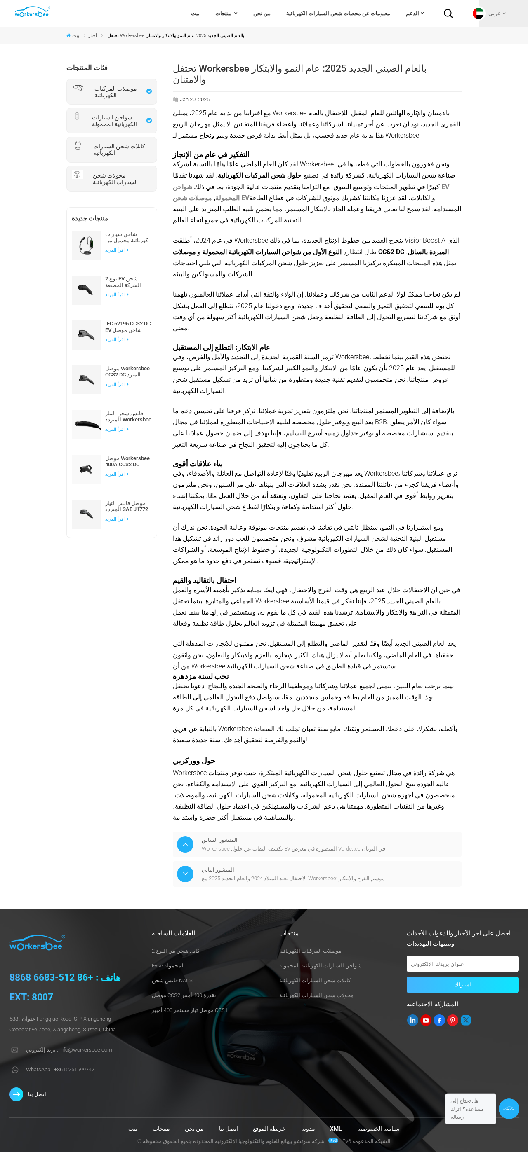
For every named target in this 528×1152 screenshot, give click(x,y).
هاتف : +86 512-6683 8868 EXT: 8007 (65, 987)
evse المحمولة (168, 966)
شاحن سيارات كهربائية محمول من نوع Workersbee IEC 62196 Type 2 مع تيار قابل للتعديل (126, 237)
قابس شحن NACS (172, 980)
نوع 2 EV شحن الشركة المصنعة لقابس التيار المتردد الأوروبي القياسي (127, 282)
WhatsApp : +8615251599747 (60, 1069)
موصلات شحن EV (211, 198)
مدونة (308, 1128)
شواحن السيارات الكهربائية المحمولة (320, 966)
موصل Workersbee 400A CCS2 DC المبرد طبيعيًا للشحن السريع (127, 461)
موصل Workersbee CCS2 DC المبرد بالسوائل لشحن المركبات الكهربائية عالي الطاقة (127, 371)
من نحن (262, 13)
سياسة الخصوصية (378, 1128)
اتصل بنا (37, 1094)
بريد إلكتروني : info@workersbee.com (69, 1050)
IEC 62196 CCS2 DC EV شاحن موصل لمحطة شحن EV (128, 326)
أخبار (92, 35)
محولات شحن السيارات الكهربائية (316, 995)
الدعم (412, 13)
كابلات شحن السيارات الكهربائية (315, 980)
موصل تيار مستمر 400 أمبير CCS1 (190, 1010)
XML (336, 1128)
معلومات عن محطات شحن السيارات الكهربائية (338, 13)
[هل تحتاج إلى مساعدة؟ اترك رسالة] (509, 1108)
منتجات (224, 13)
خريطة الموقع (269, 1128)
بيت (195, 13)
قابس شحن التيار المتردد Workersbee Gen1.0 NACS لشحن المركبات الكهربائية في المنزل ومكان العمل (128, 416)
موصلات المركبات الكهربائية (310, 951)
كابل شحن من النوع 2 (176, 951)
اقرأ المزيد (115, 250)
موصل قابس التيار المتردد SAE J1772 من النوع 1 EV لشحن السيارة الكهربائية (128, 506)
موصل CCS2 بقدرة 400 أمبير (184, 995)
